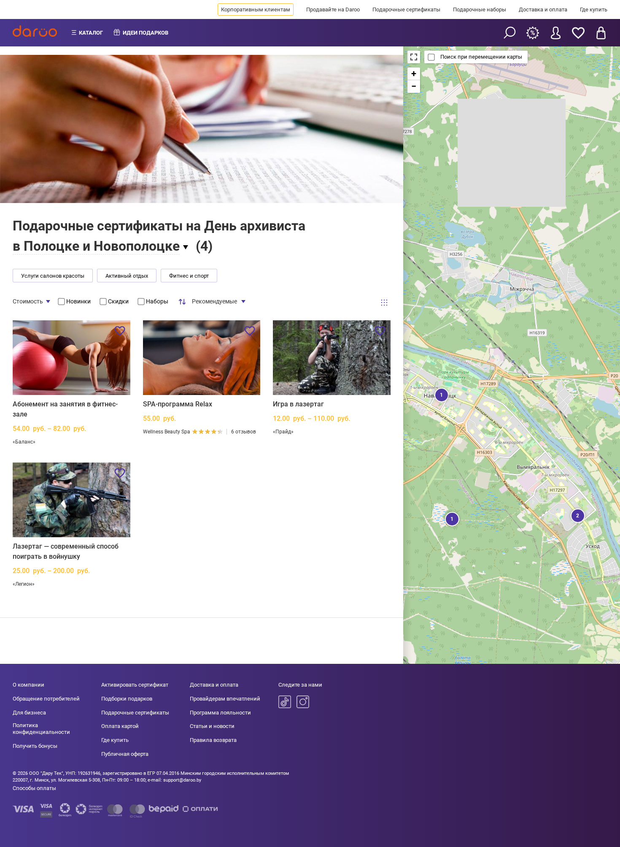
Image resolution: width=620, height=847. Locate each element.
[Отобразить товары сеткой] (384, 302)
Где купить (593, 9)
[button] (440, 394)
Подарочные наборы (479, 9)
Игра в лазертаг (298, 404)
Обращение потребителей (46, 698)
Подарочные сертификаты (406, 9)
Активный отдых (126, 276)
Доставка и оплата (543, 9)
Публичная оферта (124, 754)
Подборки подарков (126, 698)
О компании (28, 685)
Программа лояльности (220, 712)
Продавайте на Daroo (333, 9)
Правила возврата (213, 740)
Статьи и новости (212, 726)
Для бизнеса (29, 712)
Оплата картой (120, 726)
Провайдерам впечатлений (225, 698)
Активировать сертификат (134, 685)
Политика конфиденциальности (41, 728)
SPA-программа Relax (177, 404)
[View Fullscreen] (413, 57)
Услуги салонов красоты (52, 276)
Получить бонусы (35, 746)
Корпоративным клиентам (255, 9)
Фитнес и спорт (189, 276)
